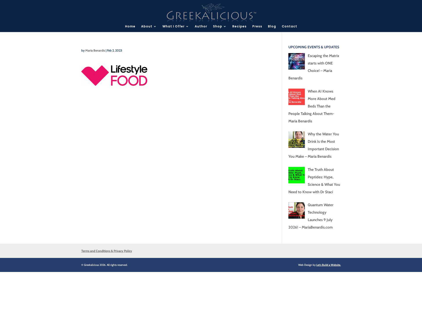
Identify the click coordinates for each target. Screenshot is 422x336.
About (146, 27)
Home (130, 27)
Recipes (239, 27)
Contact (289, 27)
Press (257, 27)
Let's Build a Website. (328, 264)
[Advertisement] (132, 302)
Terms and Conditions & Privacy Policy (106, 251)
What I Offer (173, 27)
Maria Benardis (95, 50)
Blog (272, 27)
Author (201, 27)
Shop (217, 27)
